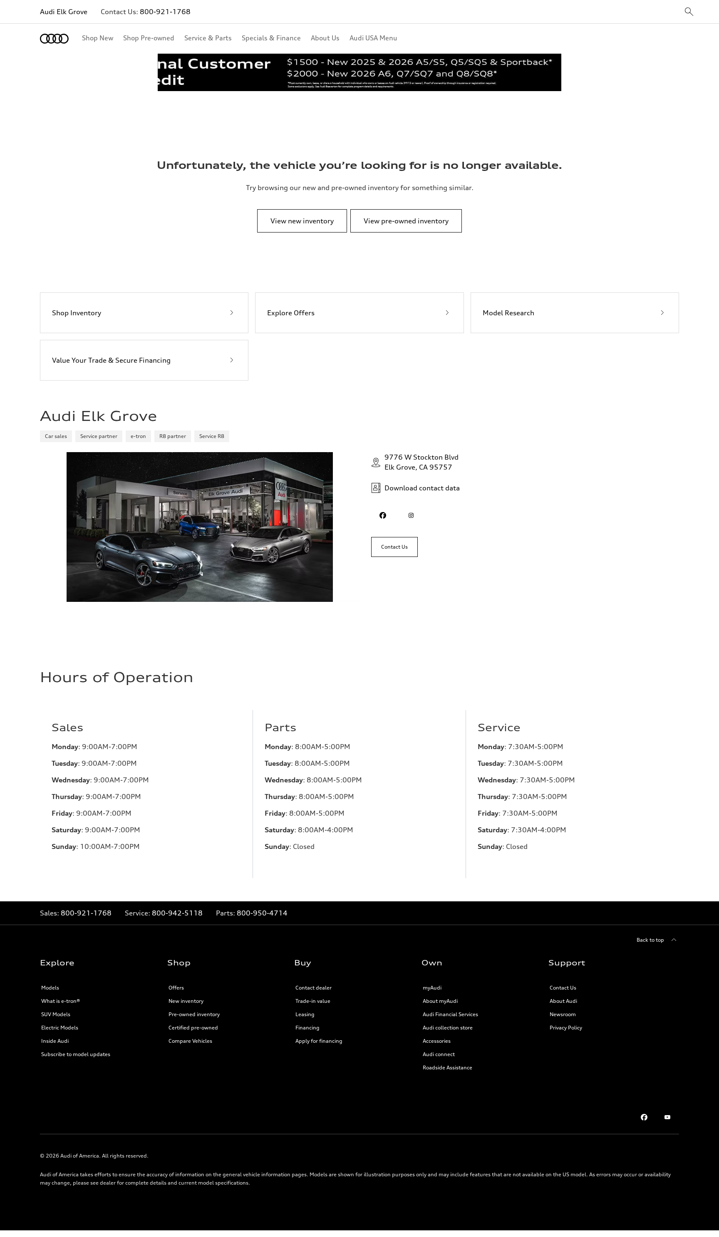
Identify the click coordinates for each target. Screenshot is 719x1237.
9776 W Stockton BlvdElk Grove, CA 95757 (421, 462)
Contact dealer (313, 988)
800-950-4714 (262, 913)
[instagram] (411, 515)
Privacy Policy (566, 1027)
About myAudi (440, 1001)
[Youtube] (667, 1117)
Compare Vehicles (190, 1041)
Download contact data (422, 488)
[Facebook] (644, 1117)
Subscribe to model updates (75, 1054)
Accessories (437, 1041)
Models (50, 988)
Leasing (305, 1014)
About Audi (563, 1001)
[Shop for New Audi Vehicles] (359, 72)
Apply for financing (318, 1041)
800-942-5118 (177, 913)
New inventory (186, 1001)
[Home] (54, 39)
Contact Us (563, 988)
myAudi (432, 988)
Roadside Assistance (447, 1067)
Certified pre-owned (193, 1027)
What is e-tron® (60, 1001)
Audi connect (439, 1054)
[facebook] (382, 515)
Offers (176, 988)
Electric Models (59, 1027)
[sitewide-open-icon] (689, 12)
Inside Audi (55, 1041)
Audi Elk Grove (63, 11)
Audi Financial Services (450, 1014)
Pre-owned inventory (194, 1014)
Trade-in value (312, 1001)
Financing (307, 1027)
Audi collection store (448, 1027)
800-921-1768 (165, 11)
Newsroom (563, 1014)
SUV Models (55, 1014)
